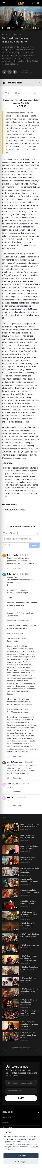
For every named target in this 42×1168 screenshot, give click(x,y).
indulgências (33, 315)
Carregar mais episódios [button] (21, 1048)
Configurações (21, 1162)
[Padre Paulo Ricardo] (21, 3)
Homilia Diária (7, 34)
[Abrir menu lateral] (4, 3)
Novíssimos (19, 181)
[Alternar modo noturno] (33, 3)
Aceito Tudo (21, 1156)
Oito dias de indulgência (15, 510)
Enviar (21, 1098)
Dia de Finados (23, 227)
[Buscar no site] (38, 3)
